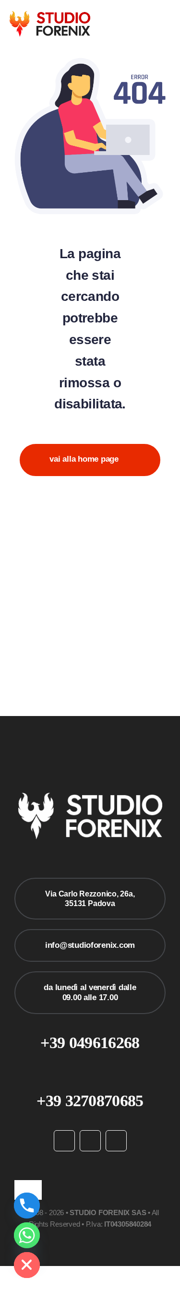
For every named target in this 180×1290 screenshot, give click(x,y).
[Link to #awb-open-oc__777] (167, 24)
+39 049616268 (89, 1042)
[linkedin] (116, 1140)
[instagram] (90, 1140)
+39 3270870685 (89, 1101)
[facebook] (64, 1140)
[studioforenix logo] (50, 15)
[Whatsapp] (27, 1235)
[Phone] (27, 1205)
